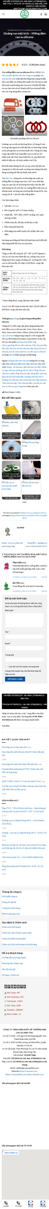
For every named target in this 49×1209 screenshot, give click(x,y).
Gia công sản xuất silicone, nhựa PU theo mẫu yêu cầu (23, 753)
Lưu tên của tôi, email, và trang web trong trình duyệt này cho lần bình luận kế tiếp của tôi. (23, 670)
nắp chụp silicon (37, 348)
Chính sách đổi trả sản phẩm (14, 938)
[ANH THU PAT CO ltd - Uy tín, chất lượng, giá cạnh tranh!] (24, 14)
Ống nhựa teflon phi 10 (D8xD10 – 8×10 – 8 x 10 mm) (22, 868)
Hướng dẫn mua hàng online (14, 957)
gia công (15, 318)
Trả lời (44, 577)
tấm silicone (26, 345)
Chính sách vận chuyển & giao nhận (17, 932)
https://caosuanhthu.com (16, 1074)
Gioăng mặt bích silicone (18, 360)
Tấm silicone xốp (9, 383)
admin (36, 44)
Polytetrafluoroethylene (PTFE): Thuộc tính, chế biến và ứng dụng (22, 770)
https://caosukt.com (28, 1071)
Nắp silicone (40, 380)
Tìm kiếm (6, 726)
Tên (7, 632)
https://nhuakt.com (35, 1074)
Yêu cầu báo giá (8, 969)
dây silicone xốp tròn (16, 364)
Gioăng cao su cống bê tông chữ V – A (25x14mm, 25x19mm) (23, 822)
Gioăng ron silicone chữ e (13, 380)
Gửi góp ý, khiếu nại (10, 975)
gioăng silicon (14, 345)
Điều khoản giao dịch (11, 914)
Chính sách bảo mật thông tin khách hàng (19, 944)
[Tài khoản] (41, 14)
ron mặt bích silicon (32, 515)
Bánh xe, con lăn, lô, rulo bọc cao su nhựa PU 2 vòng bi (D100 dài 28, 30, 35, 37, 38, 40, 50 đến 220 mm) (24, 846)
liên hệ (11, 354)
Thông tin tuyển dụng (11, 908)
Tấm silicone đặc (39, 345)
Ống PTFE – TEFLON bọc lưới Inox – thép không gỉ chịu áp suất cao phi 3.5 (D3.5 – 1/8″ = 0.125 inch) (24, 810)
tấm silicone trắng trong (25, 75)
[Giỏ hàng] (45, 14)
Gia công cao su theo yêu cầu (14, 747)
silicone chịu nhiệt (24, 342)
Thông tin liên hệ (9, 902)
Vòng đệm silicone (38, 373)
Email (8, 643)
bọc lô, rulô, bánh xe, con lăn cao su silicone (27, 351)
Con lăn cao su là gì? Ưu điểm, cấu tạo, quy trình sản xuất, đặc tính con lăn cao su (24, 787)
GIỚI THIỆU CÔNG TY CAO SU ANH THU (21, 781)
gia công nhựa (21, 386)
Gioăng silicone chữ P (33, 376)
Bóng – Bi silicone (14, 367)
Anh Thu (8, 178)
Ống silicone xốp (23, 373)
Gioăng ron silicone (33, 30)
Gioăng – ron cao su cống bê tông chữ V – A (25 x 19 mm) (24, 834)
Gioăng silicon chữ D (25, 370)
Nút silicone (29, 380)
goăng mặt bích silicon (18, 515)
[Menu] (3, 14)
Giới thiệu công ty (9, 896)
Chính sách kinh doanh (11, 927)
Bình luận (9, 610)
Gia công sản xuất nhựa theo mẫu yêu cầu (19, 764)
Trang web (9, 655)
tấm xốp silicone (9, 348)
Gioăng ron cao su (16, 30)
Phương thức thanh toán (12, 963)
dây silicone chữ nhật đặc (13, 376)
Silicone (15, 206)
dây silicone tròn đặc (32, 367)
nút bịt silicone (23, 348)
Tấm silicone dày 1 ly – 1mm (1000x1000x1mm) (22, 857)
